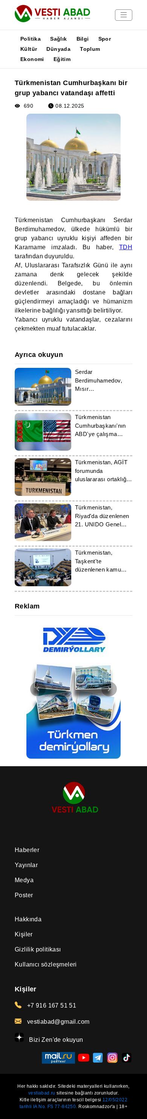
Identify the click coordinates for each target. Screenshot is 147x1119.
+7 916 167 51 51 (50, 1005)
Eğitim (62, 59)
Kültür (28, 49)
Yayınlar (26, 865)
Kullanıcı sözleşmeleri (46, 964)
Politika (30, 39)
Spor (104, 39)
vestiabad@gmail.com (57, 1021)
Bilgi (83, 39)
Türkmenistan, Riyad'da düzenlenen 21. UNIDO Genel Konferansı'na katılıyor (102, 524)
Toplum (90, 49)
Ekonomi (32, 59)
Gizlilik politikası (38, 949)
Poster (24, 895)
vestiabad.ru (41, 1093)
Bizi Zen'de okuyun (55, 1040)
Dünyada (58, 49)
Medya (24, 880)
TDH (125, 247)
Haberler (27, 850)
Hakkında (28, 919)
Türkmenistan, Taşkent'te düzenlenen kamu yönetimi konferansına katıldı (100, 569)
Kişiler (24, 934)
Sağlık (58, 39)
